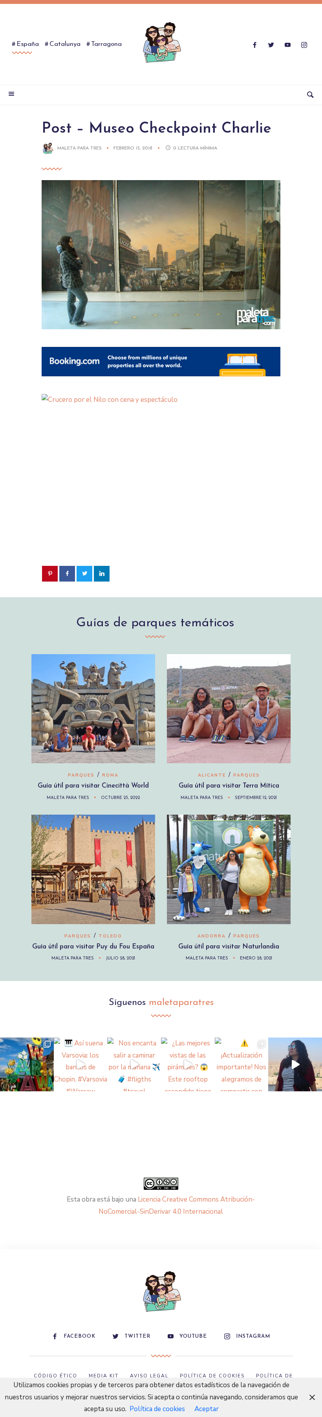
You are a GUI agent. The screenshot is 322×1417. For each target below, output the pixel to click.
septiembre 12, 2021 (256, 798)
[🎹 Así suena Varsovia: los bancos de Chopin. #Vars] (81, 1064)
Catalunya (64, 44)
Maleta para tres (79, 148)
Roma (110, 775)
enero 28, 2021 (256, 958)
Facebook (79, 1336)
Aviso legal (149, 1376)
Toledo (110, 936)
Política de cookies (157, 1408)
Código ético (55, 1376)
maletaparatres (181, 1002)
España (27, 44)
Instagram (253, 1336)
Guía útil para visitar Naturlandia (228, 946)
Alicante (212, 775)
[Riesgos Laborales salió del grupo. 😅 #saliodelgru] (295, 1064)
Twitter (137, 1336)
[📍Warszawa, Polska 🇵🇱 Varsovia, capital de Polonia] (27, 1064)
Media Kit (104, 1376)
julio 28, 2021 (120, 958)
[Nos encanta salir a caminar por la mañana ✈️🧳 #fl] (134, 1064)
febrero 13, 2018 (133, 148)
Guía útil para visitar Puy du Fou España (93, 946)
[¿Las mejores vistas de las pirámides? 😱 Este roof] (188, 1064)
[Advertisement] (161, 498)
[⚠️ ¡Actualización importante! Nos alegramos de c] (242, 1064)
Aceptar (206, 1408)
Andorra (212, 936)
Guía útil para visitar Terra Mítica (229, 785)
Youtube (193, 1336)
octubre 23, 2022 (120, 798)
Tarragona (106, 44)
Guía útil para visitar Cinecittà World (93, 785)
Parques (81, 775)
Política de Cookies (212, 1376)
